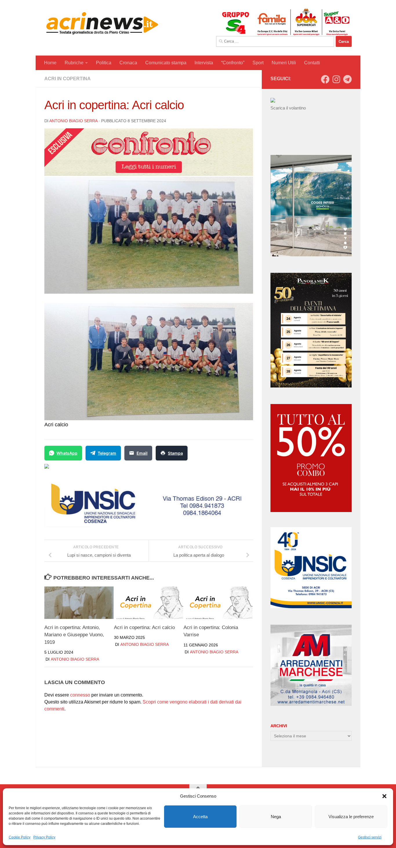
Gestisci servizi (370, 837)
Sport (258, 62)
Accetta (200, 816)
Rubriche (74, 62)
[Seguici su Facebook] (325, 79)
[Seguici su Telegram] (347, 79)
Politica (103, 62)
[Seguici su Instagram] (336, 79)
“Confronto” (232, 62)
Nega (276, 816)
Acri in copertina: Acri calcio (144, 627)
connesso (80, 694)
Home (50, 62)
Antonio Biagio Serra (73, 120)
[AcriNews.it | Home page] (102, 23)
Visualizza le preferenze (351, 816)
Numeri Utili (284, 62)
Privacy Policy (44, 837)
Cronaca (128, 62)
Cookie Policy (19, 837)
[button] (384, 796)
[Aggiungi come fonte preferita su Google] (76, 470)
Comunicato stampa (165, 62)
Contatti (312, 62)
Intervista (204, 62)
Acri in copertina (67, 78)
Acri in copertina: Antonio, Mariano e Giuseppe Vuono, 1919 (74, 634)
